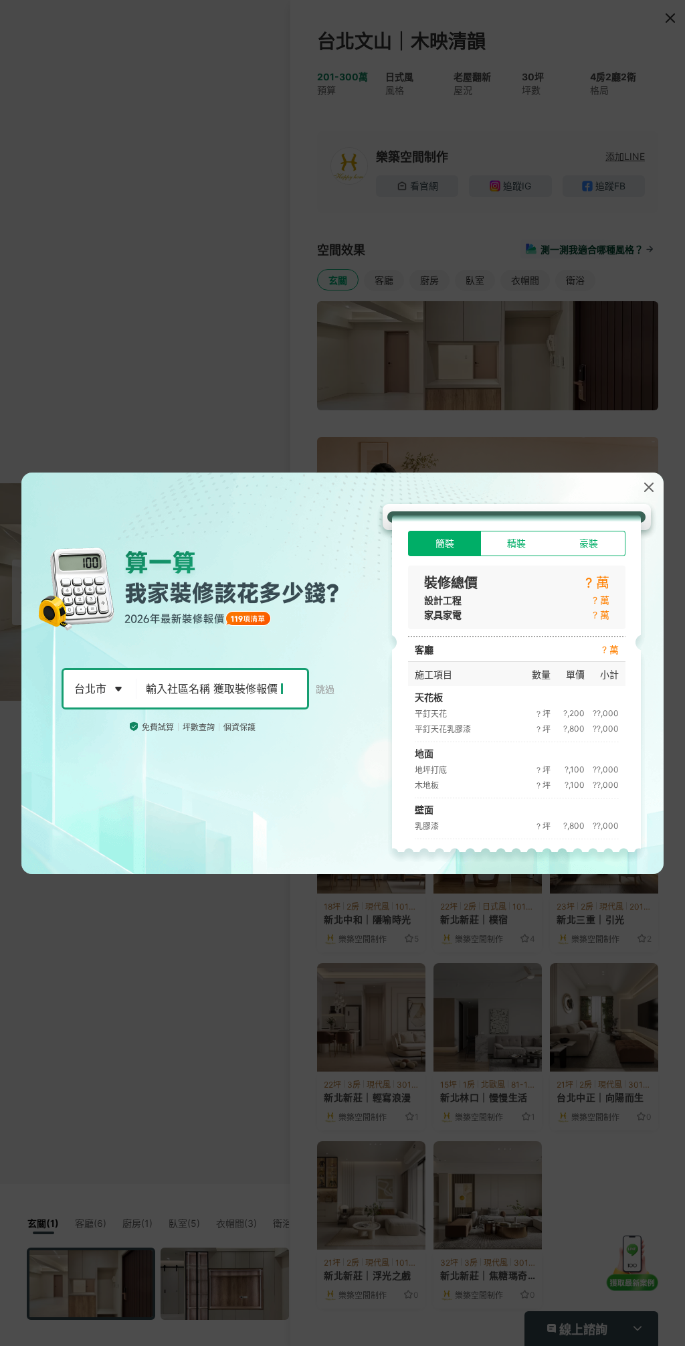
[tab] (444, 543)
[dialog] (342, 673)
